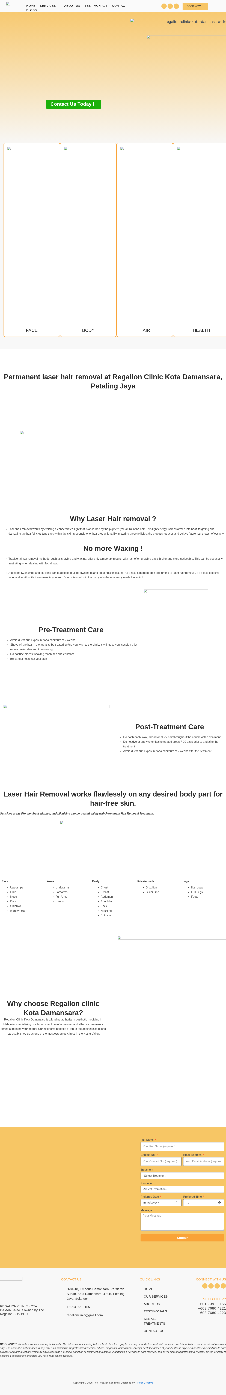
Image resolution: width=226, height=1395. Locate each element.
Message (146, 1210)
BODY (88, 330)
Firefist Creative (144, 1382)
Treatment (147, 1169)
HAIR (144, 330)
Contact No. (148, 1154)
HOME (30, 5)
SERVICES (48, 5)
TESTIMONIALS (96, 5)
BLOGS (31, 10)
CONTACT (119, 5)
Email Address (192, 1154)
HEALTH (201, 330)
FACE (32, 330)
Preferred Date (150, 1196)
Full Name (147, 1139)
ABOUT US (72, 5)
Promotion (147, 1183)
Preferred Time (193, 1196)
